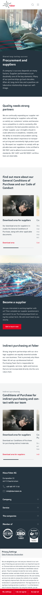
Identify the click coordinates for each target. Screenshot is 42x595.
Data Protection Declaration (12, 554)
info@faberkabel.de (14, 491)
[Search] (32, 4)
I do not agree (21, 592)
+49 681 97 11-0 (12, 487)
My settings (6, 592)
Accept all (35, 592)
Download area (8, 243)
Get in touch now (11, 326)
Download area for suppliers (14, 454)
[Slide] (10, 459)
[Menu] (38, 4)
